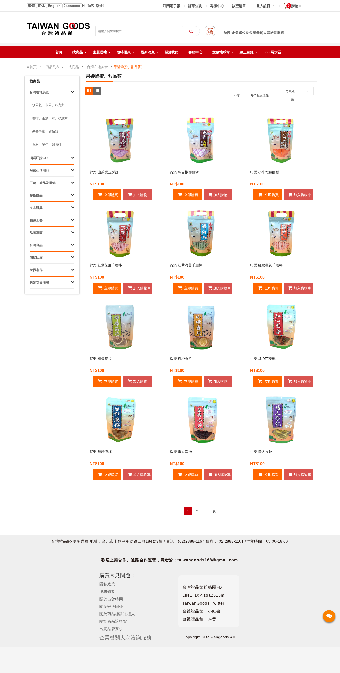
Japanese (72, 6)
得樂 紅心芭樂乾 (263, 359)
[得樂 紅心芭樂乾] (281, 327)
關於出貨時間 (111, 599)
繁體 (32, 6)
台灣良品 (36, 245)
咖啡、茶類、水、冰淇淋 (50, 118)
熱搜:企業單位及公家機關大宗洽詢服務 (254, 33)
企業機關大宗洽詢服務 (125, 637)
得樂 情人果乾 (261, 452)
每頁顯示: (290, 95)
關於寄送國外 (111, 606)
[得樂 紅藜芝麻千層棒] (121, 233)
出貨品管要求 (111, 629)
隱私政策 (107, 584)
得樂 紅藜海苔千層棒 (186, 265)
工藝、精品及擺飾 (43, 183)
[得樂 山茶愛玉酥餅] (121, 140)
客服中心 (217, 6)
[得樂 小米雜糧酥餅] (281, 140)
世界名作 (36, 270)
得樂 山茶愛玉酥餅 (104, 172)
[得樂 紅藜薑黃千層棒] (281, 233)
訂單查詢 (195, 6)
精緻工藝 (36, 220)
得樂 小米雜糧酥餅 (264, 172)
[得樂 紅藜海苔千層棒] (201, 233)
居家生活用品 (39, 170)
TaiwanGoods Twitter (203, 603)
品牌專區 (36, 233)
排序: (237, 95)
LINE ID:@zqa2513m (203, 595)
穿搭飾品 (36, 195)
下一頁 (210, 511)
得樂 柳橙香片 (181, 359)
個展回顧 (36, 257)
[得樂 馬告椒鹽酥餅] (201, 140)
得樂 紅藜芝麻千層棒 (106, 265)
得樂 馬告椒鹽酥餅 (184, 172)
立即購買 (110, 195)
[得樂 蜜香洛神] (201, 420)
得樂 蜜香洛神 (181, 452)
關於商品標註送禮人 (117, 614)
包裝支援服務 (39, 282)
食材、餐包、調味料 (46, 144)
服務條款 (107, 591)
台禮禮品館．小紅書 (201, 611)
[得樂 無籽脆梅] (121, 420)
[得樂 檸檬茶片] (121, 327)
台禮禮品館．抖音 (199, 619)
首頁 (33, 67)
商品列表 (52, 67)
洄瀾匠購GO (39, 158)
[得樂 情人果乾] (281, 420)
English (55, 6)
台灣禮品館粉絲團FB (202, 587)
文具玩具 (36, 208)
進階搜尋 (209, 31)
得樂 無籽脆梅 (101, 452)
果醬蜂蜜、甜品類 (128, 67)
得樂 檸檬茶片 (101, 359)
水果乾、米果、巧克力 (48, 105)
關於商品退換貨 (113, 621)
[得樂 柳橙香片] (201, 327)
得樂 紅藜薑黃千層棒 (266, 265)
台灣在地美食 (97, 67)
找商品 (73, 67)
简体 (42, 6)
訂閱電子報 (171, 6)
